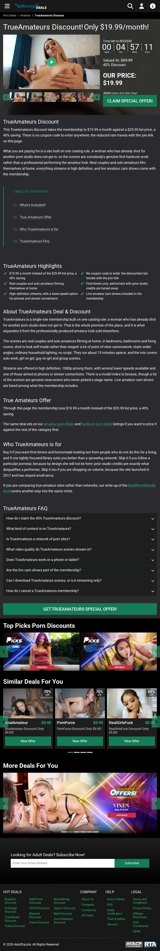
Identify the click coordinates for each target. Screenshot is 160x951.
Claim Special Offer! (130, 100)
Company (88, 892)
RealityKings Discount (62, 900)
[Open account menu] (142, 6)
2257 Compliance (140, 924)
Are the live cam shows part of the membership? (43, 570)
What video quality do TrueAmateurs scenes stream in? (49, 549)
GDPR (136, 931)
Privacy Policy (142, 908)
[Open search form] (130, 6)
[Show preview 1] (18, 97)
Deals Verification (114, 911)
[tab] (70, 752)
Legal (136, 892)
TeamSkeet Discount (12, 918)
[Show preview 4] (68, 97)
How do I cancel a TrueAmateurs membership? (42, 591)
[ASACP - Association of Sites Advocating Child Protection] (134, 944)
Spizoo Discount (64, 908)
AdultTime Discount (36, 900)
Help (110, 892)
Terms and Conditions (140, 900)
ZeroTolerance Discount (63, 920)
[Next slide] (97, 97)
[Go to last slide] (6, 97)
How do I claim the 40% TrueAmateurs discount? (43, 518)
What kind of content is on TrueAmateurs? (38, 529)
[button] (17, 97)
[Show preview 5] (85, 97)
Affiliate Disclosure (140, 915)
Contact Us (89, 910)
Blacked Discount (35, 915)
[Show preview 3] (52, 97)
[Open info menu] (153, 6)
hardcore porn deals (96, 424)
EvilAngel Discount (11, 909)
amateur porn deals (59, 424)
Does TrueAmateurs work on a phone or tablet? (42, 560)
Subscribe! (132, 863)
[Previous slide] (4, 652)
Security (112, 924)
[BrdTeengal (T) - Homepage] (52, 6)
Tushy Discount (15, 926)
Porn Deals (9, 15)
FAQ (109, 904)
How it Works (116, 899)
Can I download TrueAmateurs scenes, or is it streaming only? (54, 580)
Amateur (25, 15)
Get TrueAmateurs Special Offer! (80, 609)
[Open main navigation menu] (7, 6)
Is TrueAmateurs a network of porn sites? (38, 539)
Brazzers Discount (10, 900)
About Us (88, 899)
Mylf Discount (63, 913)
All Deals (87, 915)
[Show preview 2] (35, 97)
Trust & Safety (116, 919)
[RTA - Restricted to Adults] (150, 944)
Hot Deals (12, 892)
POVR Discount (39, 908)
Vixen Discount (39, 922)
